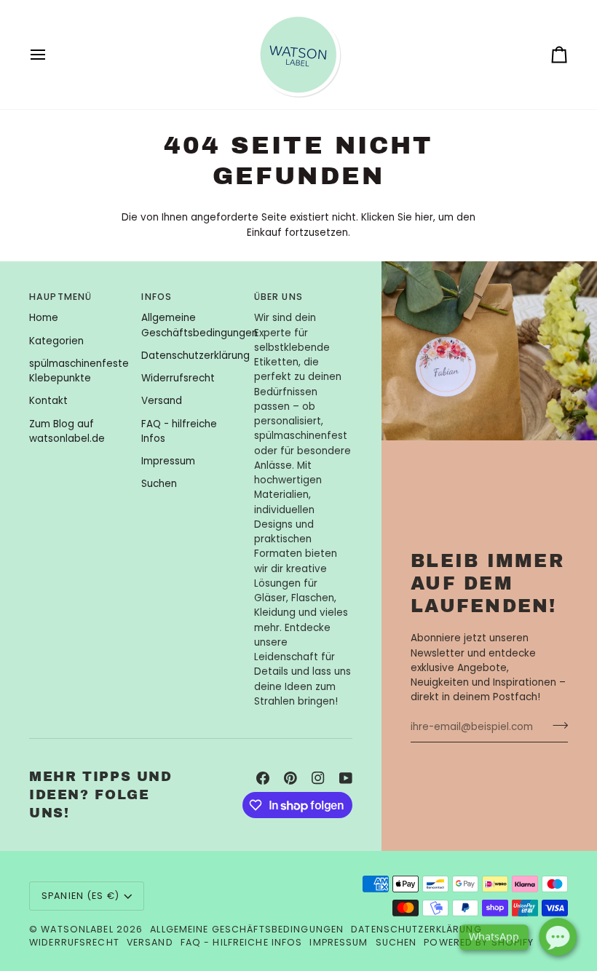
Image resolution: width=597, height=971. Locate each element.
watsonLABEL (77, 929)
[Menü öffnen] (51, 54)
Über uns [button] (278, 296)
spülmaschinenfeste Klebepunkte (79, 371)
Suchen (159, 484)
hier (424, 217)
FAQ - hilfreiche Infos (242, 942)
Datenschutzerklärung (195, 355)
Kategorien (56, 341)
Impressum (168, 461)
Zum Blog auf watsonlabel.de (67, 431)
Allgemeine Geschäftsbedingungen (199, 325)
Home (43, 318)
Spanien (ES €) (80, 895)
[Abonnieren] (556, 725)
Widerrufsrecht (178, 378)
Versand (161, 401)
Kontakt (48, 401)
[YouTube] (345, 778)
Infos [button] (156, 296)
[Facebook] (262, 778)
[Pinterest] (290, 778)
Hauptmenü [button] (60, 296)
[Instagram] (318, 778)
